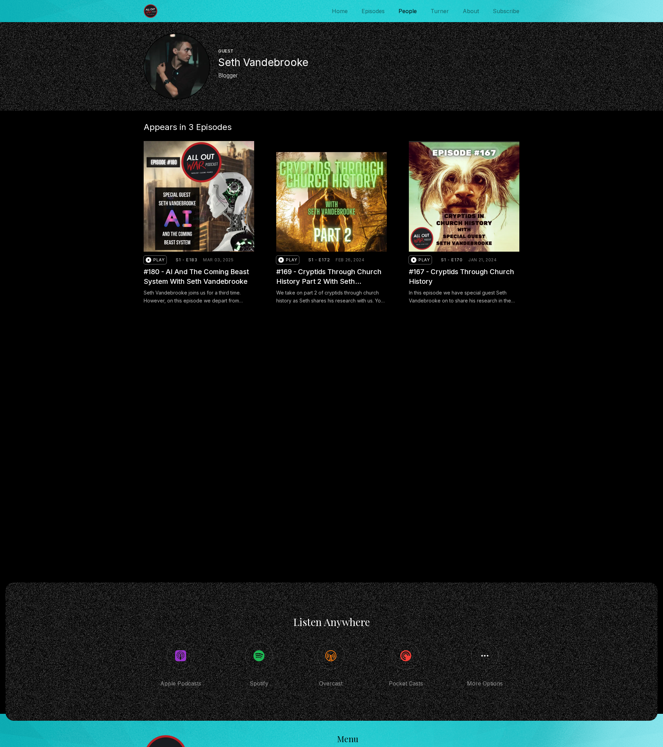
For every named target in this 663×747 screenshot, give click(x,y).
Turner (440, 11)
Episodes (373, 11)
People (407, 11)
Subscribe (506, 11)
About (471, 11)
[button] (155, 260)
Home (340, 11)
